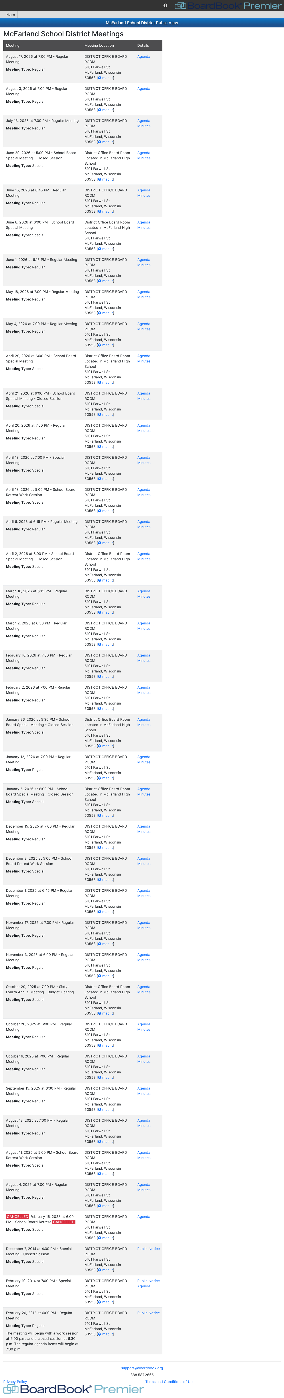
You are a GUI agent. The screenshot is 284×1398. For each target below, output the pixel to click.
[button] (165, 5)
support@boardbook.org (142, 1368)
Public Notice (148, 1248)
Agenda (143, 56)
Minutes (143, 126)
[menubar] (142, 5)
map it (107, 77)
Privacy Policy (15, 1381)
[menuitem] (165, 5)
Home (10, 14)
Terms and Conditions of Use (169, 1381)
